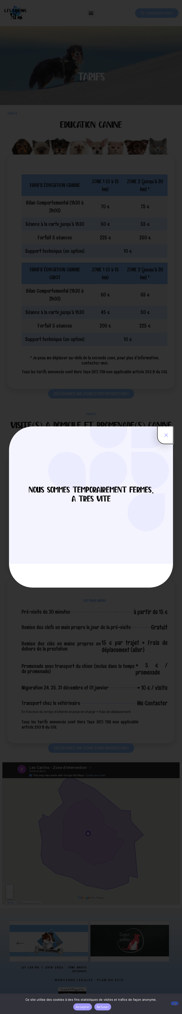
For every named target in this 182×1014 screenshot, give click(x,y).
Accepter (83, 1007)
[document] (91, 507)
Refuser (103, 1007)
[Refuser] (174, 1003)
